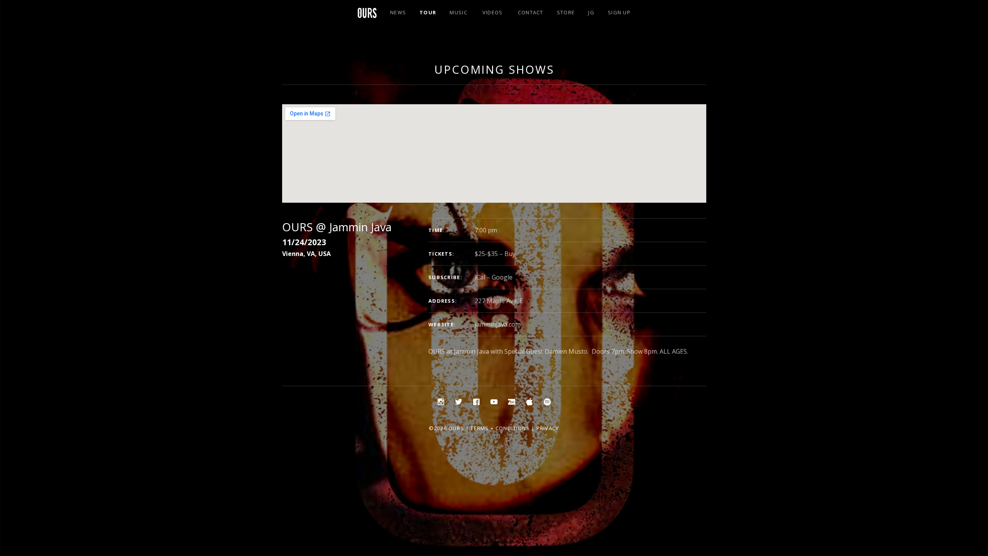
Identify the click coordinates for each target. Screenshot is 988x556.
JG (591, 12)
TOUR (428, 12)
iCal (480, 277)
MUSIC (458, 12)
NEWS (398, 12)
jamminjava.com (498, 324)
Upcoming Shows (494, 69)
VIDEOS (492, 12)
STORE (566, 12)
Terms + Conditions (500, 428)
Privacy (547, 428)
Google (502, 277)
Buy (510, 253)
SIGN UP (619, 12)
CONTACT (530, 12)
